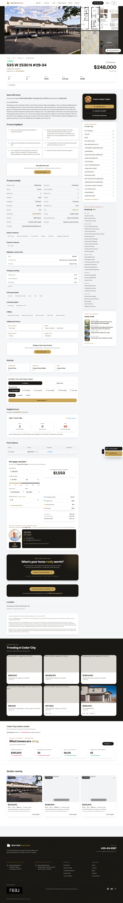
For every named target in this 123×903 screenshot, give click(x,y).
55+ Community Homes (91, 226)
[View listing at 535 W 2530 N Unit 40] (61, 789)
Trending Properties (69, 870)
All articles (89, 343)
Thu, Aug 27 (15, 390)
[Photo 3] (22, 800)
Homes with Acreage (90, 296)
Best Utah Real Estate (15, 899)
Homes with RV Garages (91, 239)
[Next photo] (39, 788)
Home (8, 58)
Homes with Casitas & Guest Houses (94, 234)
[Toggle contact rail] (103, 451)
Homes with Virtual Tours (91, 249)
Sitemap (94, 873)
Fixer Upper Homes (90, 259)
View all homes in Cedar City (91, 199)
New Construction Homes (92, 299)
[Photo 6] (28, 800)
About (70, 3)
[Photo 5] (26, 800)
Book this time (41, 400)
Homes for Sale (68, 868)
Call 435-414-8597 (100, 111)
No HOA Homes (89, 304)
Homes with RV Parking (91, 241)
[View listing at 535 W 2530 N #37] (24, 789)
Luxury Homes (88, 280)
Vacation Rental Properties (92, 269)
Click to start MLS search (41, 589)
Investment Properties (91, 264)
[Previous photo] (8, 788)
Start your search (41, 172)
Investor (46, 3)
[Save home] (39, 778)
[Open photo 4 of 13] (90, 42)
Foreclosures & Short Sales (92, 262)
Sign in (107, 3)
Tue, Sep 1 (75, 390)
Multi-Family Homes (90, 218)
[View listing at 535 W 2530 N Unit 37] (98, 789)
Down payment (13, 476)
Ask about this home (100, 115)
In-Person (25, 383)
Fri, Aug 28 (27, 390)
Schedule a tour (100, 106)
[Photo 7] (30, 800)
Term (26, 488)
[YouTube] (112, 889)
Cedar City (20, 58)
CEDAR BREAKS (30, 58)
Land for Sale (67, 873)
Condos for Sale (89, 215)
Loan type (12, 488)
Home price (12, 468)
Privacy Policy (96, 876)
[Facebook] (108, 889)
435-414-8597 (98, 3)
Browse (38, 3)
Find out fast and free (41, 572)
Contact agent (35, 814)
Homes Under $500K (90, 277)
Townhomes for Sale (90, 220)
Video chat (59, 383)
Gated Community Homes (92, 229)
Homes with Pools (89, 236)
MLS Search (67, 865)
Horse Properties (89, 251)
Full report (108, 743)
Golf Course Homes (90, 231)
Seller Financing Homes (91, 267)
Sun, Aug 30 (51, 390)
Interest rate (17, 496)
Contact (76, 3)
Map (54, 3)
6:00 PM (19, 395)
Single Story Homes (90, 306)
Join (114, 3)
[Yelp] (115, 889)
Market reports (61, 3)
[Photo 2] (20, 800)
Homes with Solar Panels (91, 244)
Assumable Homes (90, 257)
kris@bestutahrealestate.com (108, 851)
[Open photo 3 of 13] (109, 18)
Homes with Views (89, 246)
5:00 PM (12, 395)
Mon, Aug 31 (63, 390)
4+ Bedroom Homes (90, 288)
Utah (13, 58)
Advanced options (17, 505)
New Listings (88, 301)
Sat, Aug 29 (38, 390)
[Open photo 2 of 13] (90, 18)
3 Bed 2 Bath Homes (90, 285)
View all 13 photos (114, 50)
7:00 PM (27, 395)
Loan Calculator (68, 876)
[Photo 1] (18, 800)
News (93, 870)
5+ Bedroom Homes (90, 290)
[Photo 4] (24, 800)
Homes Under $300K (90, 275)
